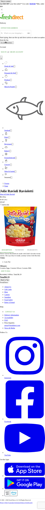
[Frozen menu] (16, 158)
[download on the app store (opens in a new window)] (24, 476)
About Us (7, 287)
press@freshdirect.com (12, 325)
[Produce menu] (11, 80)
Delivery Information (11, 315)
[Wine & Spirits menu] (15, 171)
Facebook (7, 421)
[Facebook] (24, 419)
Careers (7, 295)
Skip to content (5, 1)
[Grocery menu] (11, 165)
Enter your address (9, 28)
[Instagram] (24, 375)
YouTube (7, 455)
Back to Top (5, 280)
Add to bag (5, 271)
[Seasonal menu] (11, 177)
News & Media (9, 328)
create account (16, 52)
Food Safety (8, 300)
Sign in (4, 52)
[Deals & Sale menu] (14, 66)
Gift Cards (8, 289)
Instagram (7, 378)
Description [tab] (7, 250)
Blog (6, 292)
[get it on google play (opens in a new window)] (24, 489)
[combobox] (14, 33)
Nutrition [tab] (19, 250)
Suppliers (7, 297)
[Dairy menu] (9, 137)
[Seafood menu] (11, 130)
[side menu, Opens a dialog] (2, 12)
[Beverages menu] (12, 144)
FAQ (6, 320)
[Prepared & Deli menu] (16, 73)
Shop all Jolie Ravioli (7, 194)
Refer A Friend (9, 302)
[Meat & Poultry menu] (16, 87)
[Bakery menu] (10, 151)
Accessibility (8, 318)
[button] (22, 204)
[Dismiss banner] (1, 9)
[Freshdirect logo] (12, 19)
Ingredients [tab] (32, 250)
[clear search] (28, 33)
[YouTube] (24, 452)
